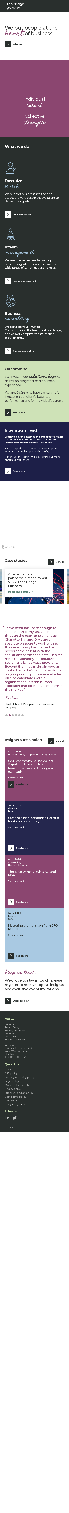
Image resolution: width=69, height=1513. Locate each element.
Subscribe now (21, 1000)
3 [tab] (12, 715)
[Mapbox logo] (8, 547)
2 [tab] (9, 715)
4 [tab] (16, 715)
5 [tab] (19, 715)
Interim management (24, 281)
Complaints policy (15, 1096)
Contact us (11, 1100)
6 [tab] (22, 715)
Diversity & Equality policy (19, 1077)
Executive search (22, 214)
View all (60, 561)
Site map (9, 1127)
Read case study (19, 588)
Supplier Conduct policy (19, 1093)
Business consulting (23, 351)
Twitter (14, 1117)
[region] (34, 515)
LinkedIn (7, 1117)
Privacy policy (13, 1089)
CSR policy (11, 1073)
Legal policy (12, 1081)
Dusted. (23, 1104)
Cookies (9, 1069)
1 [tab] (6, 715)
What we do (19, 44)
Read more (19, 412)
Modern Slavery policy (18, 1085)
